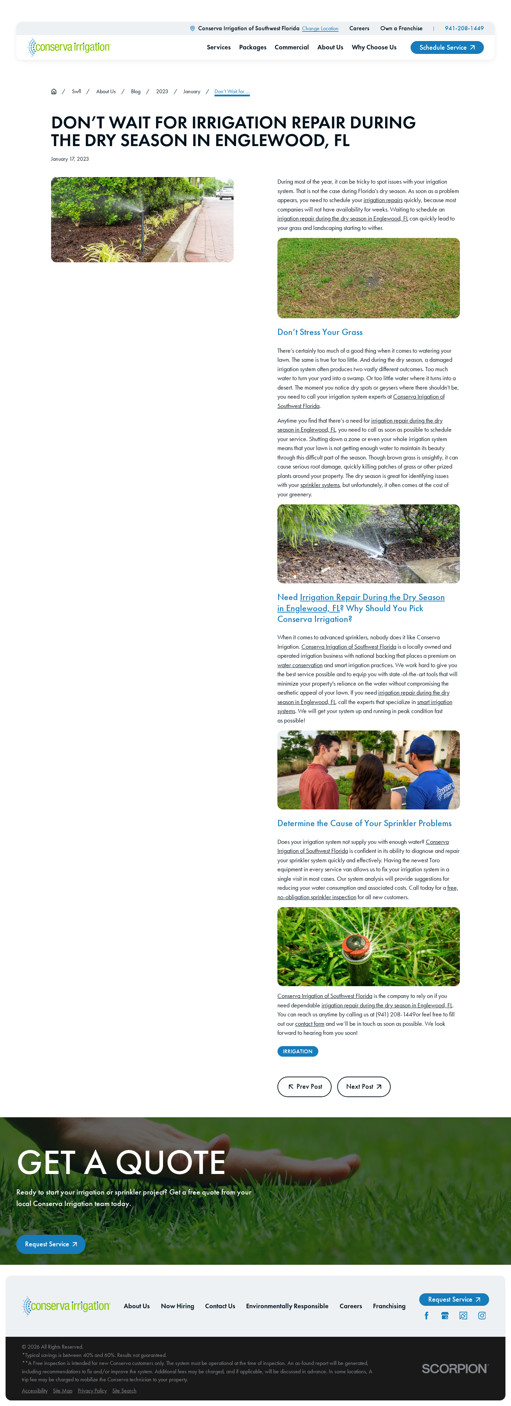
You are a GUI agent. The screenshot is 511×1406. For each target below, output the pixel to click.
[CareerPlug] (463, 1315)
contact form (309, 1023)
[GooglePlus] (445, 1315)
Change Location (320, 28)
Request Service (47, 1244)
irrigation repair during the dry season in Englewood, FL (342, 218)
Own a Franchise (401, 28)
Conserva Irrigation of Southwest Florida (348, 646)
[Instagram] (482, 1315)
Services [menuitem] (219, 47)
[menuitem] (35, 1391)
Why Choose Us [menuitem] (374, 47)
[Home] (69, 47)
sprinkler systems (320, 484)
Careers (359, 28)
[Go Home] (54, 91)
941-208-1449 (464, 28)
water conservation (300, 665)
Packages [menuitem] (253, 47)
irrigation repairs (383, 200)
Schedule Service (443, 47)
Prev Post (309, 1087)
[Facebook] (426, 1315)
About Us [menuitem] (330, 47)
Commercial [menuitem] (292, 47)
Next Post (359, 1087)
